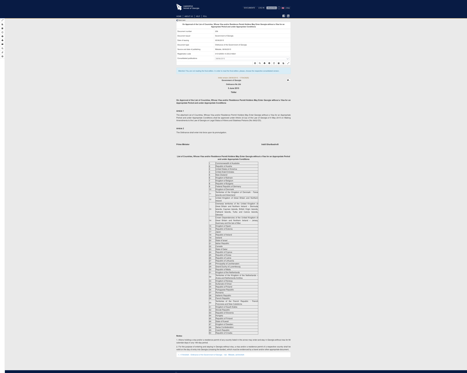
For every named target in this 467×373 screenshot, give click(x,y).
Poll (205, 16)
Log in (261, 8)
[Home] (191, 7)
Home (178, 16)
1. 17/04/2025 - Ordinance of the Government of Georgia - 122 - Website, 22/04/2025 (211, 354)
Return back (181, 20)
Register (272, 8)
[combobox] (286, 7)
